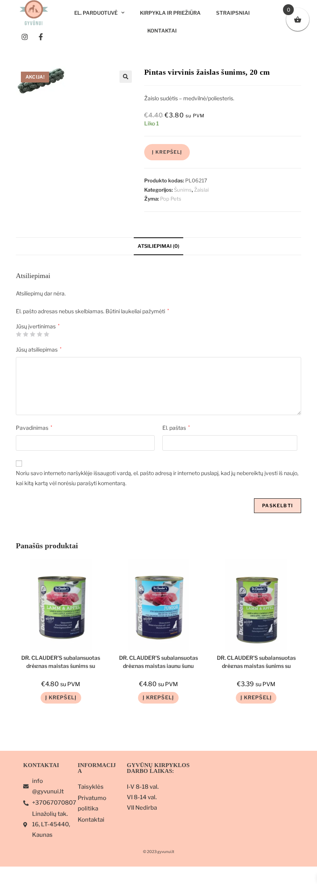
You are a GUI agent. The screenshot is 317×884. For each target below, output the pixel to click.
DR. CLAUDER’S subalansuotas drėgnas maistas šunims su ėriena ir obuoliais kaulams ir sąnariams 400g (256, 661)
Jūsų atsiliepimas (38, 349)
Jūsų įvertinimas (38, 326)
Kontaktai (162, 30)
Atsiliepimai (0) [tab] (158, 246)
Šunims (183, 190)
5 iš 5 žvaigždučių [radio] (46, 334)
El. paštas (176, 427)
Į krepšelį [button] (61, 697)
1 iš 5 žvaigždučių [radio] (18, 334)
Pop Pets (170, 199)
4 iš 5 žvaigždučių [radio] (39, 334)
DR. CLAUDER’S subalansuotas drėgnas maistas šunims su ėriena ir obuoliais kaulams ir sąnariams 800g (60, 661)
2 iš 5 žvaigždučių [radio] (25, 334)
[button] (125, 76)
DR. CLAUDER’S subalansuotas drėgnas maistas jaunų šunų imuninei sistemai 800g (158, 661)
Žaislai (201, 190)
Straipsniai (233, 13)
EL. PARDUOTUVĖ (96, 13)
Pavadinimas (34, 427)
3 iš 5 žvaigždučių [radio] (32, 334)
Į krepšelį (167, 152)
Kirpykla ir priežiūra (170, 13)
